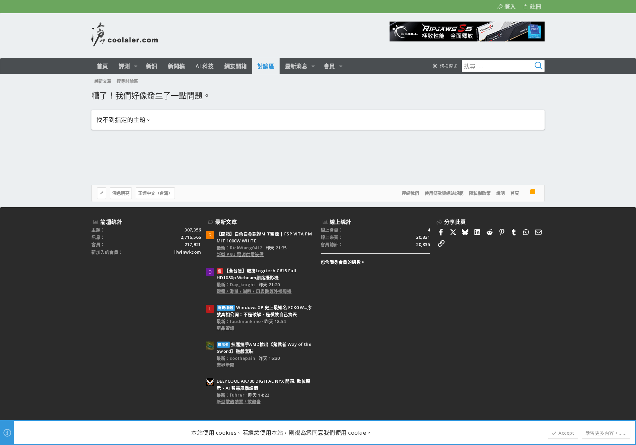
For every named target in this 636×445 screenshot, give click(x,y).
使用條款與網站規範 (444, 193)
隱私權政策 (480, 193)
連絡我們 (410, 193)
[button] (136, 66)
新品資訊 (226, 328)
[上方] (525, 193)
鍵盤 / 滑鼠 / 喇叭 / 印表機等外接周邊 (254, 291)
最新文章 (226, 221)
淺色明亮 (121, 193)
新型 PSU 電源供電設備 (240, 254)
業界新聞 (226, 365)
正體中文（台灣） (155, 193)
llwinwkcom (187, 252)
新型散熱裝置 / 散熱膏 (239, 402)
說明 (500, 193)
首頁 (514, 193)
